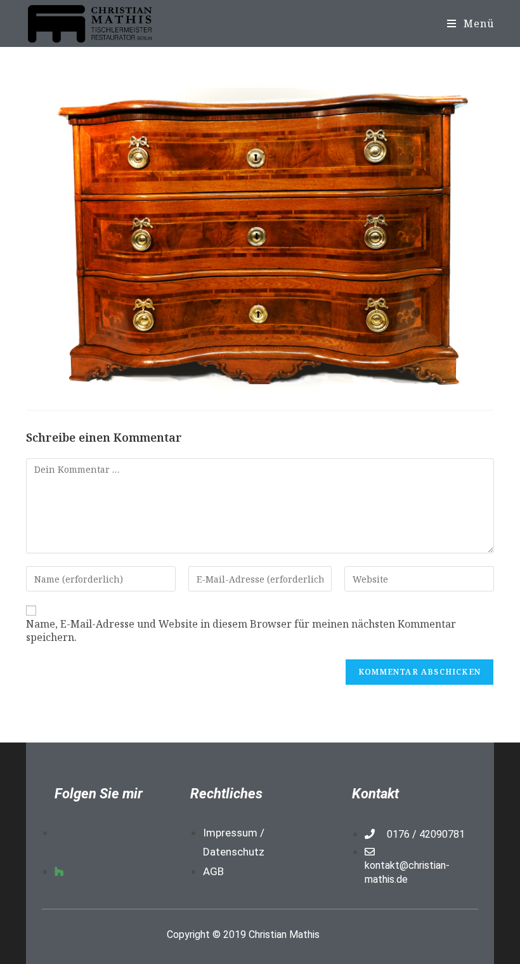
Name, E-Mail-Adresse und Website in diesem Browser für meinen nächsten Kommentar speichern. (241, 630)
